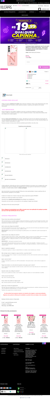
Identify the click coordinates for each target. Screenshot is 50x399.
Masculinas (3, 353)
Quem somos (16, 354)
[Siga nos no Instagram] (45, 343)
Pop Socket (3, 351)
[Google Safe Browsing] (20, 391)
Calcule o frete (28, 87)
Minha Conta (46, 5)
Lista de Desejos (4, 69)
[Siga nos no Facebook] (43, 343)
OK (40, 87)
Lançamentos (3, 348)
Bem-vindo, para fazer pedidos (21, 5)
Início (27, 44)
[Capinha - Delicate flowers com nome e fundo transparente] (31, 325)
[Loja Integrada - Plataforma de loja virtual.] (25, 397)
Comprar (45, 67)
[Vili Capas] (6, 7)
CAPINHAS (31, 44)
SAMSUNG (35, 44)
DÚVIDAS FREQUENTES (9, 11)
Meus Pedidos (40, 5)
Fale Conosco (16, 348)
